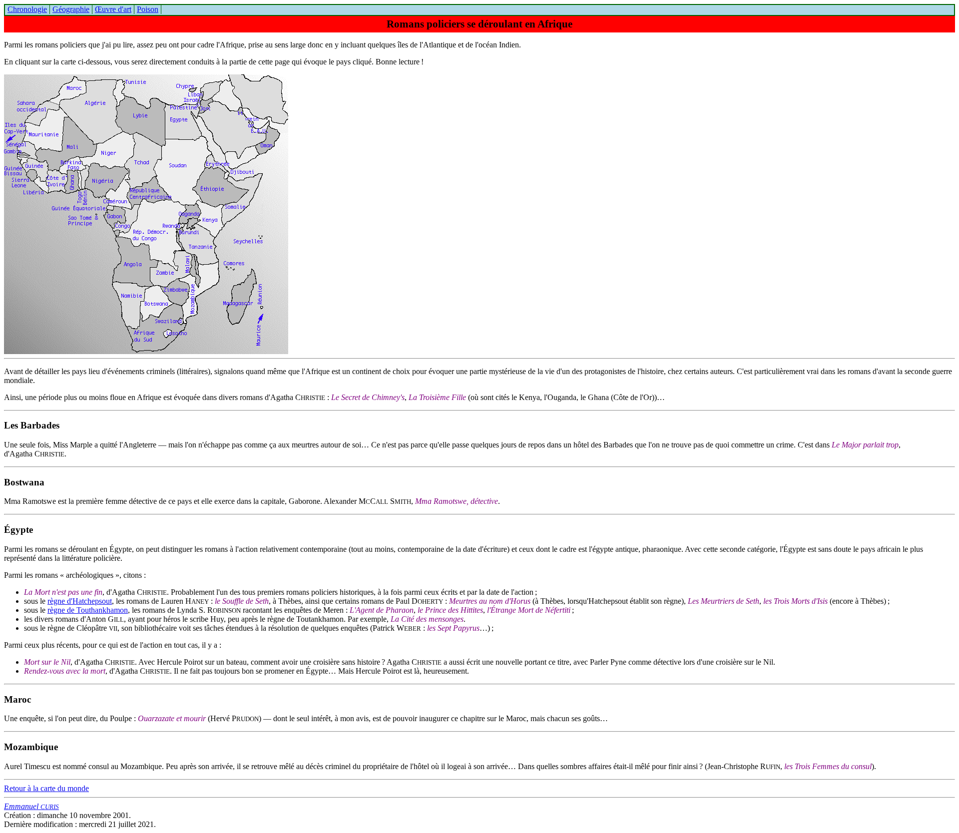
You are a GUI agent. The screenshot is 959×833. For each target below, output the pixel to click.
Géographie (70, 9)
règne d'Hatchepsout (79, 601)
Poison (147, 9)
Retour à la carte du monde (46, 788)
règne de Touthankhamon (87, 610)
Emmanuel (31, 806)
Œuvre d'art (113, 9)
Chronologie (27, 9)
